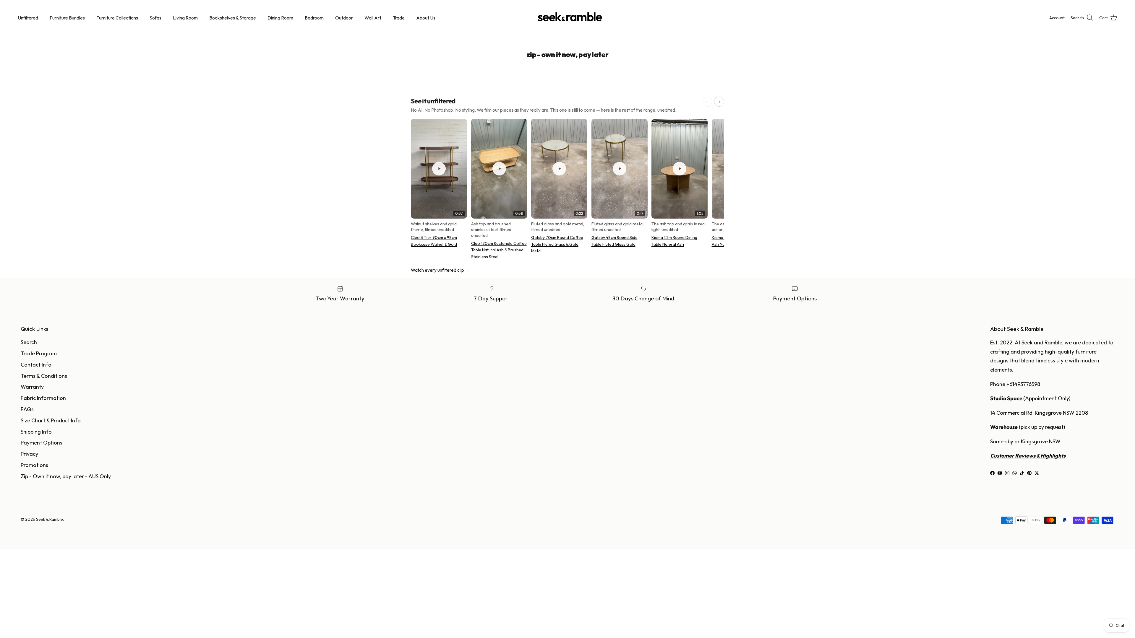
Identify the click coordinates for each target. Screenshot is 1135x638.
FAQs (27, 409)
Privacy (29, 453)
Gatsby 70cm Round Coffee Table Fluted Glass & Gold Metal (557, 244)
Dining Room (280, 18)
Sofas (155, 18)
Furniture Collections (117, 18)
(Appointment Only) (1046, 398)
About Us (425, 18)
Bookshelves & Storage (232, 18)
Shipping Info (36, 431)
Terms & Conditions (44, 375)
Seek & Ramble (49, 519)
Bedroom (314, 18)
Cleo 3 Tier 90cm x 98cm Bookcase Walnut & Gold (434, 241)
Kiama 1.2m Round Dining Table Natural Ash (674, 241)
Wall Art (372, 18)
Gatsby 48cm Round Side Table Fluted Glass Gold (614, 241)
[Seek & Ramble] (568, 18)
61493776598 (1024, 384)
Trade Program (39, 353)
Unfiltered (28, 18)
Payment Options (41, 442)
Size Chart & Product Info (51, 420)
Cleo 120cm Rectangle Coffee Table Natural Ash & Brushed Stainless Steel (499, 250)
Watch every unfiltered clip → (440, 270)
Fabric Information (43, 398)
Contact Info (36, 364)
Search (29, 342)
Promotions (34, 465)
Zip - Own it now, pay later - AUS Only (66, 476)
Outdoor (344, 18)
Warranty (32, 386)
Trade (399, 18)
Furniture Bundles (67, 18)
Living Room (185, 18)
